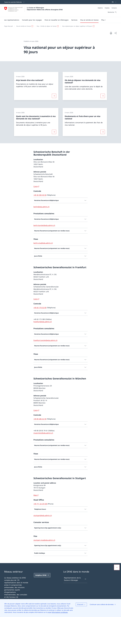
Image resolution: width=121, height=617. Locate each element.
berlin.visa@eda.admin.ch (43, 243)
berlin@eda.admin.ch (41, 207)
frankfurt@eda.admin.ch (42, 322)
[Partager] (115, 33)
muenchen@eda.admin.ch (43, 433)
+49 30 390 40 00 (39, 195)
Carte (35, 186)
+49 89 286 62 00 (39, 419)
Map (35, 495)
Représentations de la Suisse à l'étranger (72, 579)
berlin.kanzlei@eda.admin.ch (44, 225)
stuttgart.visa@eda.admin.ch (44, 540)
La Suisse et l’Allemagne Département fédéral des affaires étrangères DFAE (45, 9)
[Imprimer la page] (111, 33)
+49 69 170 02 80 (39, 308)
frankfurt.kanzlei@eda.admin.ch (45, 340)
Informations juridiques (60, 612)
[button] (12, 20)
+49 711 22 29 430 (40, 504)
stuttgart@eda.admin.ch (42, 515)
